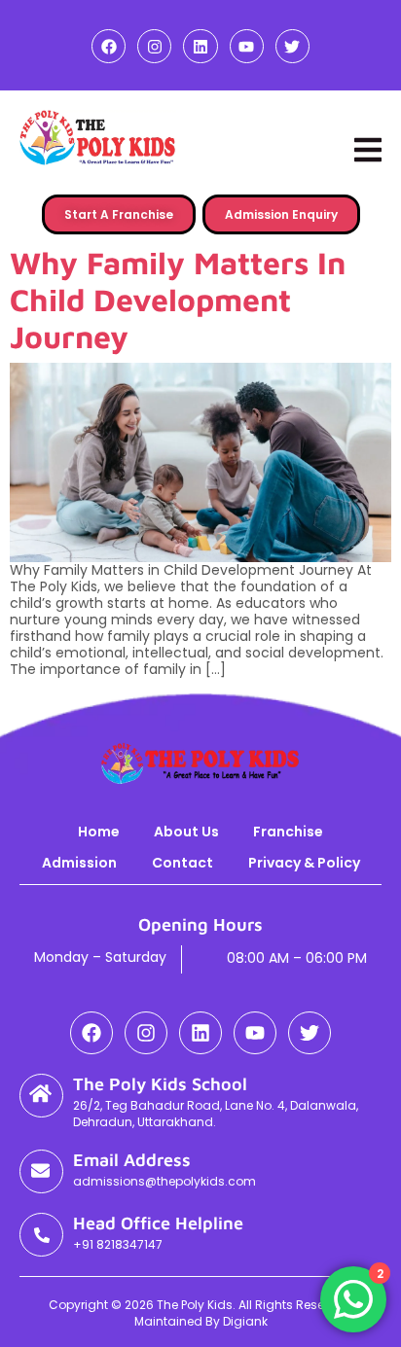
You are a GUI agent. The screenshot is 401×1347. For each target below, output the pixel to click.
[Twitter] (292, 46)
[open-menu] (368, 149)
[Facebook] (108, 46)
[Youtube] (247, 46)
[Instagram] (154, 46)
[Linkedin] (200, 46)
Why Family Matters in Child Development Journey (178, 299)
